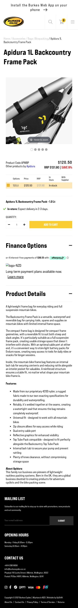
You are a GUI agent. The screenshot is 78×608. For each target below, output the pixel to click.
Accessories (19, 38)
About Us (8, 602)
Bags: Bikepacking (38, 38)
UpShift (60, 597)
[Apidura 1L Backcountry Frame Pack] (31, 149)
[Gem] (22, 587)
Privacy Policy (32, 602)
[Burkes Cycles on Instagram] (6, 587)
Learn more (16, 276)
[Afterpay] (15, 587)
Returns (61, 602)
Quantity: (11, 217)
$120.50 (28, 185)
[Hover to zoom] (39, 110)
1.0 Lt (16, 185)
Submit (61, 520)
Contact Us (19, 602)
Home (8, 38)
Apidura (30, 166)
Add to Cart (51, 224)
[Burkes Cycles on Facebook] (10, 587)
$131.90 (41, 185)
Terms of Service (48, 602)
